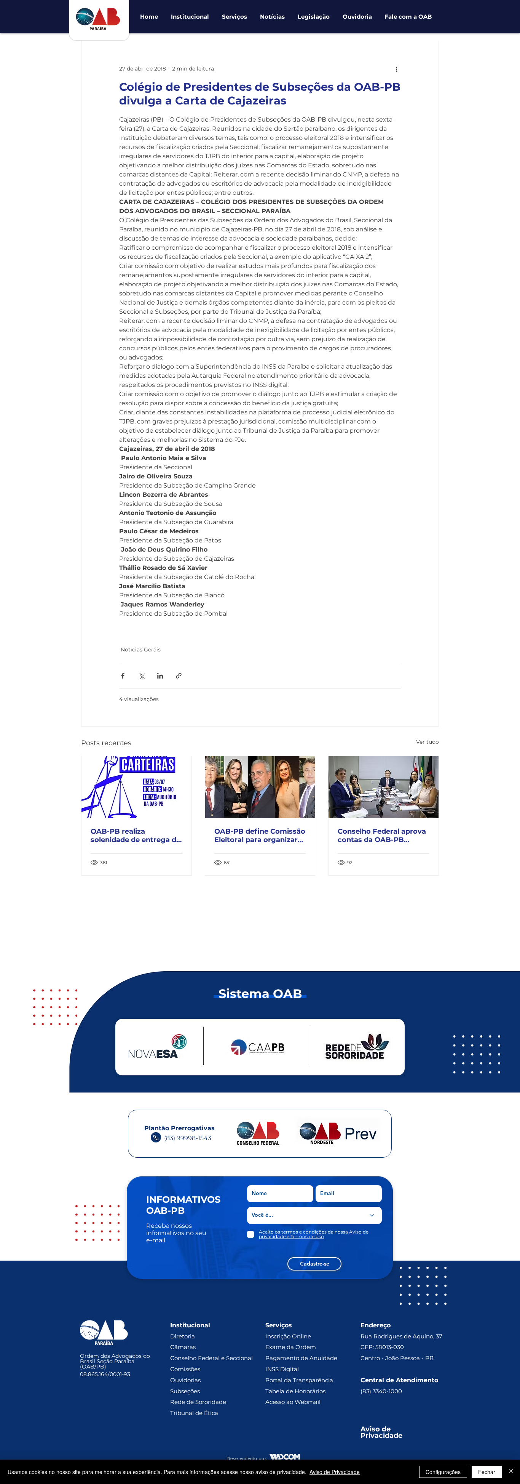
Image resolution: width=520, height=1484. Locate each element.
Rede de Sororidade (198, 1401)
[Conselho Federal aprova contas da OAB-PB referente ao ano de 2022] (384, 787)
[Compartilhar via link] (178, 675)
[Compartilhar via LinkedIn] (160, 675)
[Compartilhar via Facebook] (122, 675)
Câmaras (183, 1347)
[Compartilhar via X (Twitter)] (141, 675)
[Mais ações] (396, 68)
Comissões (185, 1369)
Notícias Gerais (141, 649)
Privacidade (381, 1435)
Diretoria (182, 1336)
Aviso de (376, 1429)
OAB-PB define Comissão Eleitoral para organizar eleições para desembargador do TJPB (259, 835)
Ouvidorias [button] (185, 1380)
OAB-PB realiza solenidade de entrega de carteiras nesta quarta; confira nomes (135, 835)
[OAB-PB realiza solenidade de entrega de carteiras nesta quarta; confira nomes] (136, 787)
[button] (189, 16)
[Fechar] (510, 1472)
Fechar (486, 1472)
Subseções (185, 1391)
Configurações (443, 1472)
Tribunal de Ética (194, 1413)
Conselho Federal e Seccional (212, 1358)
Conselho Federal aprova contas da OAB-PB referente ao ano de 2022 (382, 835)
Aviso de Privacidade (334, 1472)
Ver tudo (427, 741)
